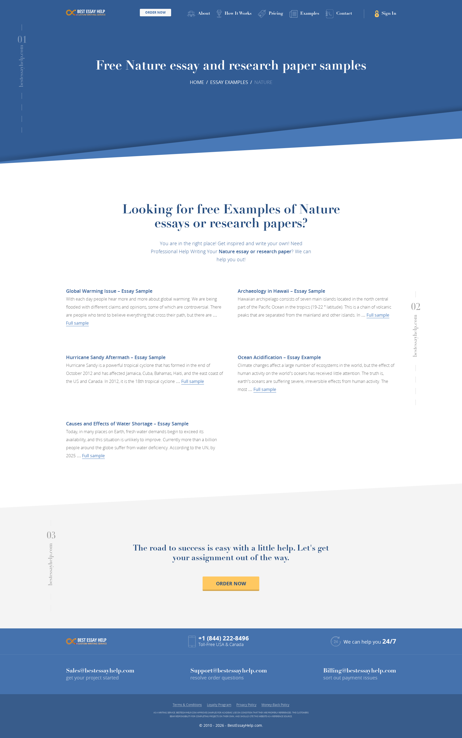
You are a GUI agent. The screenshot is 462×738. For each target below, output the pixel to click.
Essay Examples (229, 82)
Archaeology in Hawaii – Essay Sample (281, 291)
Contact (344, 13)
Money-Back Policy (275, 705)
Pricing (276, 13)
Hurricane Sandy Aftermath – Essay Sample (115, 357)
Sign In (389, 13)
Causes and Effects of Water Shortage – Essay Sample (127, 423)
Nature (263, 82)
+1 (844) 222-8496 (223, 638)
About (204, 13)
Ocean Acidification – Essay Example (279, 357)
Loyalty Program (219, 705)
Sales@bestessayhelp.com (100, 671)
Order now (231, 583)
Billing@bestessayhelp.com (359, 671)
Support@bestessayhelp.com (228, 671)
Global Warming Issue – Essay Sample (109, 291)
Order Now (155, 12)
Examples (309, 13)
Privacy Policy (246, 705)
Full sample (77, 323)
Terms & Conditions (187, 705)
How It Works (238, 13)
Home (197, 82)
